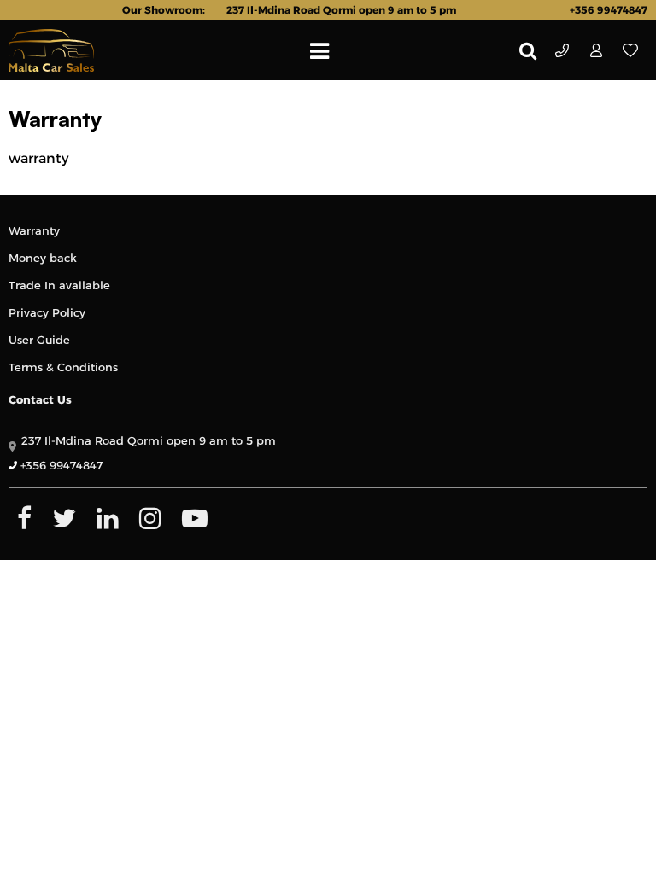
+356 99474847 (562, 50)
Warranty (34, 230)
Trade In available (59, 285)
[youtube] (195, 518)
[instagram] (150, 518)
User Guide (39, 340)
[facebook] (24, 518)
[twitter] (64, 518)
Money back (43, 258)
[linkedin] (108, 518)
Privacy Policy (47, 312)
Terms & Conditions (63, 367)
